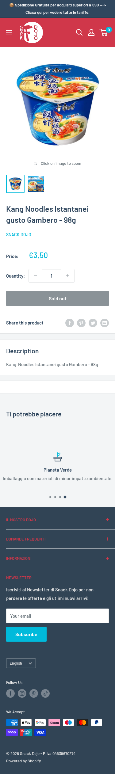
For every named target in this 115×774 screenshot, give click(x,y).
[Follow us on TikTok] (45, 693)
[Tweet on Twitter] (93, 322)
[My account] (91, 32)
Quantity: (15, 276)
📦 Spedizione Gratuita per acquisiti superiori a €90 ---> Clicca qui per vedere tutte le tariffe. (57, 8)
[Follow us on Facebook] (10, 693)
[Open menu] (9, 32)
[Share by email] (104, 322)
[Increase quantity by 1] (67, 275)
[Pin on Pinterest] (81, 322)
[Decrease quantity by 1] (35, 275)
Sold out (58, 298)
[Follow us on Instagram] (22, 693)
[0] (104, 32)
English (16, 663)
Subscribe (26, 634)
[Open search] (79, 32)
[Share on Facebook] (69, 322)
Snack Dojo (18, 234)
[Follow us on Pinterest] (33, 693)
